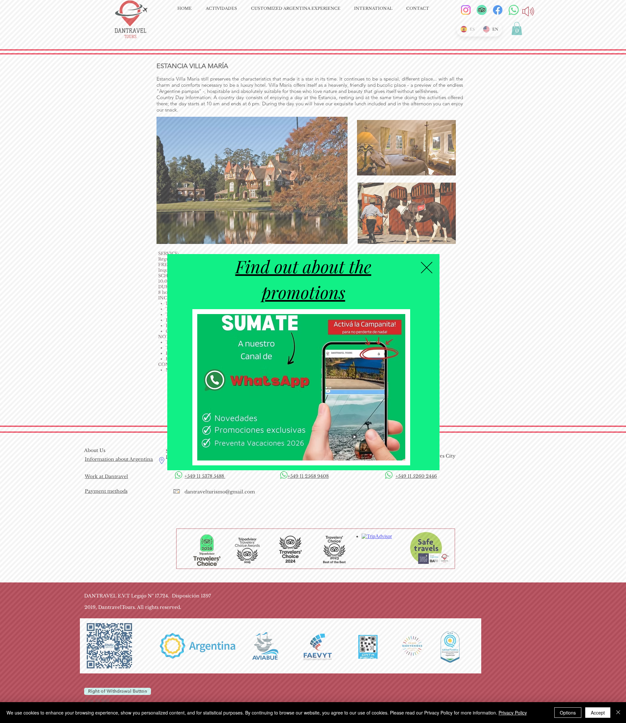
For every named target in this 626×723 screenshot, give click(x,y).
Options (568, 712)
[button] (426, 267)
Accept (598, 712)
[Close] (618, 712)
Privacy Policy (513, 712)
